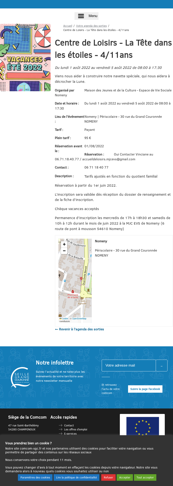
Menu (93, 16)
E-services (70, 433)
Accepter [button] (124, 477)
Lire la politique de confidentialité (76, 477)
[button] (64, 244)
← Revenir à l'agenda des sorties (79, 329)
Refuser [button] (108, 477)
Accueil (67, 26)
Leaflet (65, 318)
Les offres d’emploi (75, 429)
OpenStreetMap (79, 318)
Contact (69, 425)
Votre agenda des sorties (91, 26)
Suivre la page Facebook (145, 389)
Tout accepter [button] (145, 477)
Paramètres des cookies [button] (35, 477)
